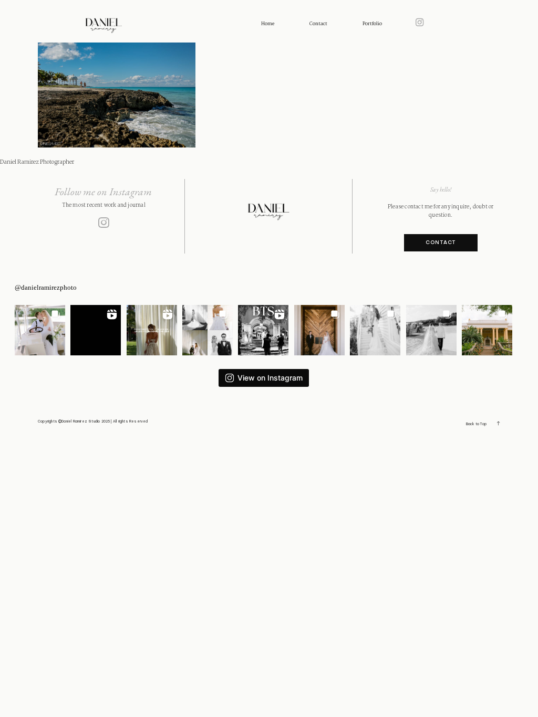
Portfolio (372, 24)
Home (267, 24)
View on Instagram (270, 377)
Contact (318, 24)
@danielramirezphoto (46, 287)
